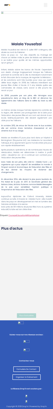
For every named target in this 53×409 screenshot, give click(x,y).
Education (21, 215)
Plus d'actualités (26, 315)
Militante (30, 215)
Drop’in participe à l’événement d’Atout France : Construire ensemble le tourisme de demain (22, 294)
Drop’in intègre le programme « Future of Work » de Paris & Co (25, 268)
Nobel (36, 215)
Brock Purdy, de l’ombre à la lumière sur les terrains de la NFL (26, 242)
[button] (26, 369)
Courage (12, 215)
